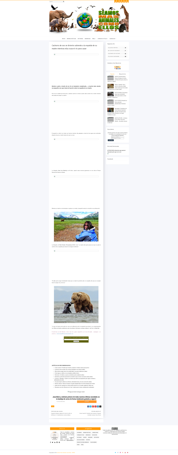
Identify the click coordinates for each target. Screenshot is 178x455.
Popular (112, 74)
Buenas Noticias (71, 38)
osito (54, 280)
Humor (84, 437)
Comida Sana (95, 432)
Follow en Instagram (113, 56)
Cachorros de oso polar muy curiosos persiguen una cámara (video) (70, 369)
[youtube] (125, 1)
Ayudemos (79, 432)
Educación (94, 434)
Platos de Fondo (80, 439)
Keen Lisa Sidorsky (62, 170)
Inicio (63, 38)
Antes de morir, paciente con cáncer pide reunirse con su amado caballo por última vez (74, 385)
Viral (93, 38)
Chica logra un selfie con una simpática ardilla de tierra (67, 373)
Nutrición (96, 437)
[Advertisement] (76, 352)
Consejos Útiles (102, 38)
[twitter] (115, 1)
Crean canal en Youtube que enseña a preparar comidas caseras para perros (72, 367)
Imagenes (90, 437)
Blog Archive (122, 74)
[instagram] (120, 1)
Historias (80, 38)
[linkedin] (54, 442)
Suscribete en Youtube (114, 53)
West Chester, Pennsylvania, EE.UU (67, 244)
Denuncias (88, 38)
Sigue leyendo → (70, 440)
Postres (88, 439)
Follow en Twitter (113, 47)
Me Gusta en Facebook (114, 50)
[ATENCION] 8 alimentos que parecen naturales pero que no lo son (116, 151)
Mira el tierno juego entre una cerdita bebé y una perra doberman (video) (71, 371)
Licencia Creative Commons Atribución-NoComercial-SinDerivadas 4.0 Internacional (115, 433)
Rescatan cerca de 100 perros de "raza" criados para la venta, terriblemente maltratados (74, 387)
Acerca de (112, 38)
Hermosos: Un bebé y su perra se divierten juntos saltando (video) (69, 374)
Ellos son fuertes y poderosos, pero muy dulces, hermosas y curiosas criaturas (71, 328)
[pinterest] (128, 1)
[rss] (123, 1)
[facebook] (118, 1)
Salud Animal (93, 442)
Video (78, 444)
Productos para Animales (83, 442)
